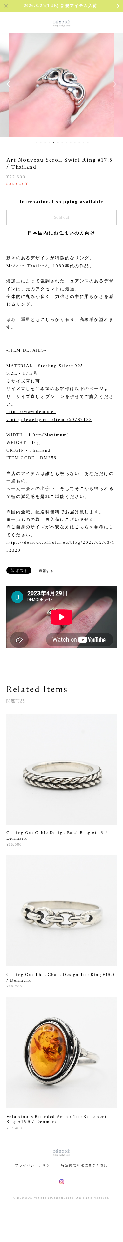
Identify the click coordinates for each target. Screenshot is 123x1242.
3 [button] (45, 142)
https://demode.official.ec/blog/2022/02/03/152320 (60, 546)
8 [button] (66, 142)
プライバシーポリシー (34, 1165)
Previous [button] (10, 84)
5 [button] (53, 142)
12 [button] (83, 142)
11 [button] (79, 142)
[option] (61, 84)
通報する (46, 571)
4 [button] (49, 142)
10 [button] (74, 142)
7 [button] (62, 142)
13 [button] (87, 142)
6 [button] (57, 142)
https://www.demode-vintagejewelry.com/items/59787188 (49, 415)
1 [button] (36, 142)
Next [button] (113, 84)
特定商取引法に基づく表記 (84, 1165)
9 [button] (70, 142)
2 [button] (40, 142)
